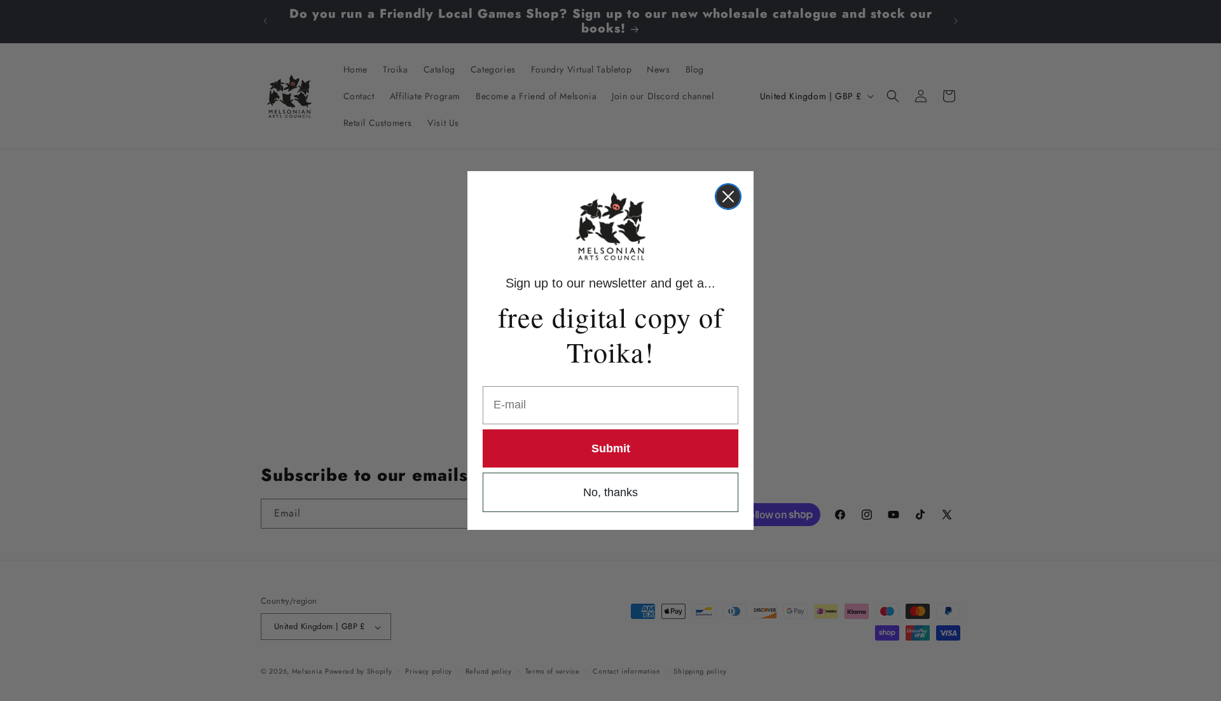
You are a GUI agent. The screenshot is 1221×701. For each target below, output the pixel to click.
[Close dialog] (728, 196)
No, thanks (610, 492)
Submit (610, 448)
